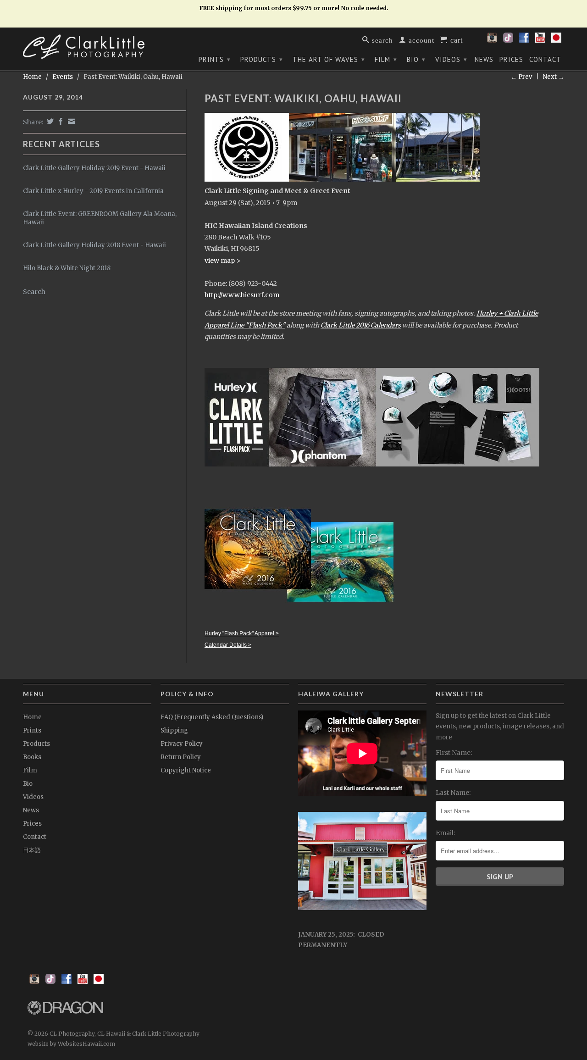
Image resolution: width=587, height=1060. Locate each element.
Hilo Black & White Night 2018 (67, 268)
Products (261, 59)
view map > (223, 260)
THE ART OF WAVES (329, 59)
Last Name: (453, 792)
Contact (545, 59)
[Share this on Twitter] (49, 121)
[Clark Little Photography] (87, 46)
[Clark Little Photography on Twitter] (508, 40)
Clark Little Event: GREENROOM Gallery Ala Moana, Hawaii (100, 218)
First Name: (454, 753)
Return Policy (181, 757)
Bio (416, 59)
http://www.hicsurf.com (242, 295)
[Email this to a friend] (70, 121)
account (420, 39)
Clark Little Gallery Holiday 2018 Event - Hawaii (94, 245)
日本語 (32, 850)
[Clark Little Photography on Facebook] (524, 40)
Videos (451, 59)
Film (386, 59)
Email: (445, 833)
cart (455, 39)
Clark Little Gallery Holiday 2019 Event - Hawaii (94, 168)
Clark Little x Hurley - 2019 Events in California (93, 191)
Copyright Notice (186, 770)
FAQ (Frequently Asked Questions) (212, 717)
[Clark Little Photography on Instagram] (492, 40)
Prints (215, 59)
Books (32, 757)
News (484, 59)
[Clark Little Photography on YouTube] (540, 40)
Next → (553, 77)
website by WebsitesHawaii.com (71, 1043)
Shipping (174, 730)
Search (34, 292)
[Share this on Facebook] (59, 121)
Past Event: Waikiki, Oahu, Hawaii (303, 98)
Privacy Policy (182, 744)
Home (32, 717)
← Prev (521, 77)
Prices (511, 59)
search (381, 39)
